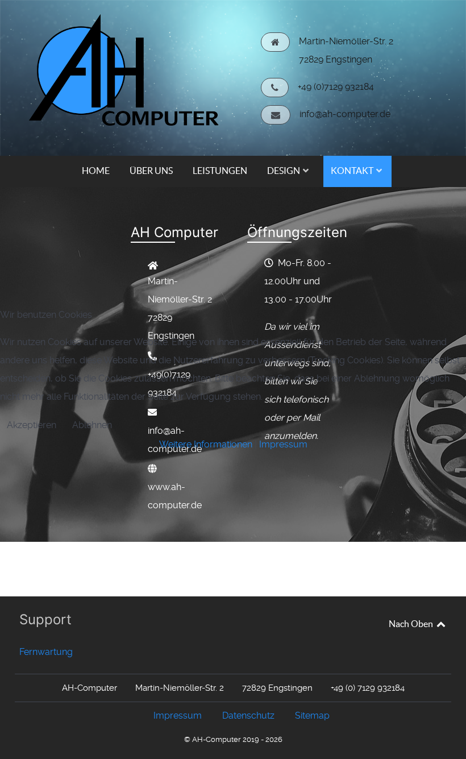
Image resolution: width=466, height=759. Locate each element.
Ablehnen (92, 425)
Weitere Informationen (205, 444)
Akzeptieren (31, 425)
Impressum (283, 444)
